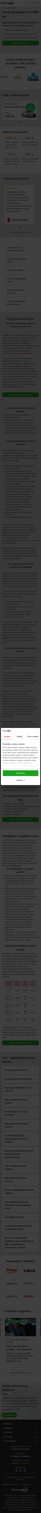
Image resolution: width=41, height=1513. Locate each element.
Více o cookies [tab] (32, 736)
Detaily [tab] (19, 736)
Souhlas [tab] (7, 736)
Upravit (19, 780)
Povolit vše (20, 773)
